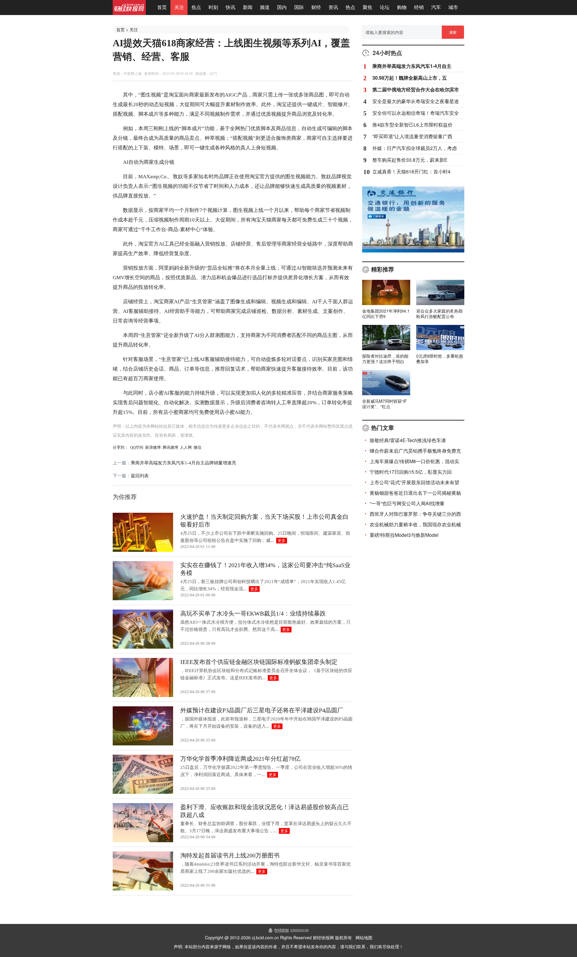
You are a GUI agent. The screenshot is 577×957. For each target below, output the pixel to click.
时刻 (213, 7)
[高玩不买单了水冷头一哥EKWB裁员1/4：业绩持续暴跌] (143, 647)
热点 (350, 7)
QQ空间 (136, 447)
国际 (299, 7)
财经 (316, 7)
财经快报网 (323, 937)
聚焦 (367, 7)
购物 (402, 7)
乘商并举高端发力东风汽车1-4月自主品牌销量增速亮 (183, 462)
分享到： (120, 447)
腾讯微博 (170, 447)
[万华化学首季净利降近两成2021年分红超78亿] (143, 792)
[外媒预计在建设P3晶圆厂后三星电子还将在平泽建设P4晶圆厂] (143, 744)
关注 (179, 7)
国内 (282, 7)
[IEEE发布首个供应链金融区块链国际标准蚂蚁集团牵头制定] (143, 696)
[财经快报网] (129, 13)
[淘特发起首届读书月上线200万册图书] (143, 889)
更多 (281, 540)
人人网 (186, 447)
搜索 (452, 32)
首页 (162, 7)
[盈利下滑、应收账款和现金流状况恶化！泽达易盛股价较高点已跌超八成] (143, 841)
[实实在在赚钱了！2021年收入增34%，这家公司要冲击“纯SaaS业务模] (143, 599)
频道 (265, 7)
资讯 (333, 7)
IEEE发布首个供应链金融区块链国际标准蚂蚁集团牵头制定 (258, 662)
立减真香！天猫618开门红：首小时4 (411, 171)
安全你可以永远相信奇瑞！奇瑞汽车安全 (415, 113)
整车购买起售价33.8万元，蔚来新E (409, 160)
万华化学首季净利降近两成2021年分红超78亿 (240, 758)
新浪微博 (153, 447)
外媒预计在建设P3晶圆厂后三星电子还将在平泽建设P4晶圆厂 (261, 710)
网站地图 (364, 937)
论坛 (384, 7)
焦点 (196, 7)
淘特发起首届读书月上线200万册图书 (229, 855)
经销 (419, 7)
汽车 (436, 7)
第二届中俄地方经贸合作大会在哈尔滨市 (415, 89)
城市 (453, 7)
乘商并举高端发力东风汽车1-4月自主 (411, 66)
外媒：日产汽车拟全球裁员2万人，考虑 (414, 148)
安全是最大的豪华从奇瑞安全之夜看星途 (415, 101)
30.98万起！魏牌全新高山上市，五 (409, 78)
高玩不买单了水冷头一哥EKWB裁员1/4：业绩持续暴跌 (253, 613)
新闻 (247, 7)
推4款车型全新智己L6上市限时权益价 (412, 124)
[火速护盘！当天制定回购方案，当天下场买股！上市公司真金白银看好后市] (143, 551)
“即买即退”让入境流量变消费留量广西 (412, 136)
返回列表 (140, 475)
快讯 (230, 7)
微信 (197, 447)
